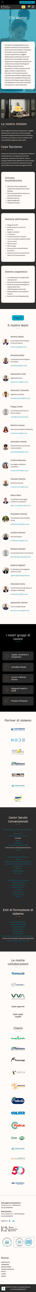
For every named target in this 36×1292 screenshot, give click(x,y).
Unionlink (18, 889)
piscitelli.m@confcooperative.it (21, 557)
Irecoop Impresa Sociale (18, 924)
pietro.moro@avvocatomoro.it (21, 505)
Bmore (18, 840)
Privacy (3, 1271)
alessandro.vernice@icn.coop (20, 610)
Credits (3, 1276)
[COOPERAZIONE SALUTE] (18, 1149)
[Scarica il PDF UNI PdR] (24, 1242)
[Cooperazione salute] (18, 786)
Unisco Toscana (18, 892)
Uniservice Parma (18, 894)
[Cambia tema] (2, 2)
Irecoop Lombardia (18, 927)
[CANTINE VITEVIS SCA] (18, 1072)
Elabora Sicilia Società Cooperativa (18, 941)
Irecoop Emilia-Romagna (18, 922)
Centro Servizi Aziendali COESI (18, 845)
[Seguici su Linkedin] (13, 1221)
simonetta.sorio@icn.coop (19, 594)
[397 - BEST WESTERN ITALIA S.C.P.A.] (18, 1183)
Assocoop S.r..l (18, 833)
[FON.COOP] (18, 1059)
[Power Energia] (18, 798)
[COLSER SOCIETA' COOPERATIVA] (18, 1113)
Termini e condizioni (7, 1269)
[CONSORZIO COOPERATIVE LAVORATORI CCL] (18, 1170)
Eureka (18, 859)
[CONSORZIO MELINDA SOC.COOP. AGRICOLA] (18, 1100)
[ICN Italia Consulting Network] (5, 7)
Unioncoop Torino (18, 887)
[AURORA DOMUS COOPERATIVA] (18, 1158)
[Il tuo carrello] (28, 7)
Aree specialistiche (26, 2)
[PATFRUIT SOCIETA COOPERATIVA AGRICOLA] (18, 1125)
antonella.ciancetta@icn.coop (20, 398)
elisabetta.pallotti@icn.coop (20, 524)
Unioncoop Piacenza (18, 882)
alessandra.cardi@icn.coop (19, 382)
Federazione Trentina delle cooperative (18, 864)
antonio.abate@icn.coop (18, 347)
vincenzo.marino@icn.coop (19, 487)
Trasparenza (5, 1264)
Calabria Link (18, 843)
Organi (17, 318)
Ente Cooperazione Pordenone (18, 857)
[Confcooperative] (18, 730)
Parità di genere (6, 1267)
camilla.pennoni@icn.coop (19, 540)
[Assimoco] (18, 764)
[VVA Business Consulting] (18, 996)
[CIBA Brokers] (18, 775)
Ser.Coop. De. (18, 873)
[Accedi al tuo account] (23, 6)
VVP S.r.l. (18, 896)
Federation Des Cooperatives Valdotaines (18, 861)
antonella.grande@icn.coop (19, 452)
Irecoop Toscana (18, 929)
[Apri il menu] (33, 7)
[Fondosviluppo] (18, 751)
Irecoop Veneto (18, 934)
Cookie (3, 1274)
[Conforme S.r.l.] (18, 984)
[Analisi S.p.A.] (18, 973)
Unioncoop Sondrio (18, 885)
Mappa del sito (5, 1262)
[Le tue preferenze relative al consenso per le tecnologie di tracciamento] (3, 1288)
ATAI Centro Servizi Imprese (18, 836)
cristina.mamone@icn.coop (19, 470)
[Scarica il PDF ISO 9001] (7, 1242)
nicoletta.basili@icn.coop (19, 365)
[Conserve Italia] (18, 1038)
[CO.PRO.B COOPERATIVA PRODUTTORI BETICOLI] (18, 1138)
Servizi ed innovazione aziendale (18, 880)
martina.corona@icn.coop (19, 433)
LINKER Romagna (18, 871)
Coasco (18, 850)
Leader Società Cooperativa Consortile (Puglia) (18, 936)
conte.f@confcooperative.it (19, 417)
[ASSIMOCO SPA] (18, 1048)
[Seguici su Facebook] (9, 1221)
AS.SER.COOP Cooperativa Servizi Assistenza (18, 830)
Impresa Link (18, 866)
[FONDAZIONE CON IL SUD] (18, 1086)
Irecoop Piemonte (18, 931)
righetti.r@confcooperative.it (20, 575)
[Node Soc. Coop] (18, 740)
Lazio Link (18, 868)
